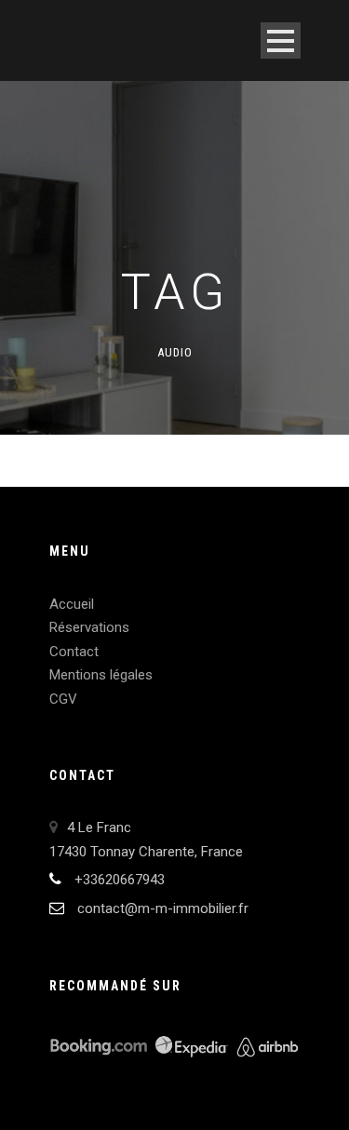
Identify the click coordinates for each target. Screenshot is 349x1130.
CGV (63, 699)
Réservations (89, 627)
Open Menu (281, 40)
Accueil (71, 604)
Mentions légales (101, 674)
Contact (74, 651)
